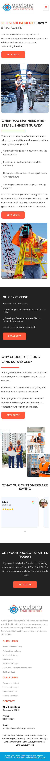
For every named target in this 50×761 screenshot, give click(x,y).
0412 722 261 (8, 719)
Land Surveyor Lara (12, 741)
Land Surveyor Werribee (34, 741)
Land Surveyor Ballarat (13, 735)
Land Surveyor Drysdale (12, 738)
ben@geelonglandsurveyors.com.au (19, 728)
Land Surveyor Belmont (35, 735)
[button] (13, 54)
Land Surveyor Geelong (36, 738)
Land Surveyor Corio (25, 745)
